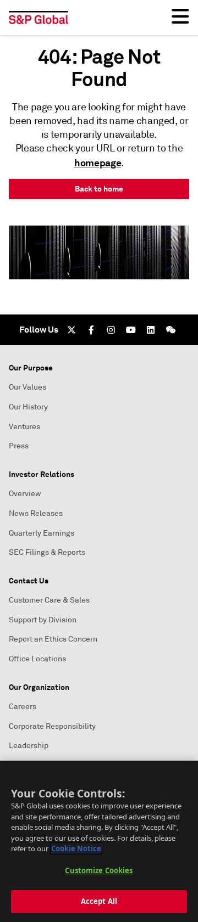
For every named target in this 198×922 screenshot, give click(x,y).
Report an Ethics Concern (53, 639)
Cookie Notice (76, 848)
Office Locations (37, 659)
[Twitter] (71, 330)
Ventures (24, 426)
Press (19, 446)
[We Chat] (170, 330)
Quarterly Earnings (41, 533)
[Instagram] (111, 330)
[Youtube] (131, 330)
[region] (99, 841)
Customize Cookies (99, 870)
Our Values (27, 387)
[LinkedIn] (151, 330)
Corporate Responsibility (52, 726)
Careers (22, 706)
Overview (25, 493)
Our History (28, 407)
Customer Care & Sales (49, 600)
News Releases (36, 513)
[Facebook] (91, 330)
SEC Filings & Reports (47, 552)
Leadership (28, 745)
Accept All (99, 901)
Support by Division (42, 620)
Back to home (99, 189)
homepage (97, 162)
